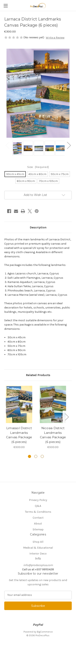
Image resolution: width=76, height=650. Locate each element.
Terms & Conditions (38, 512)
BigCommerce (45, 631)
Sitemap (38, 529)
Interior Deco (38, 553)
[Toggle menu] (5, 5)
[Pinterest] (37, 211)
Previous (7, 145)
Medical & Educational (38, 547)
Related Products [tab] (38, 375)
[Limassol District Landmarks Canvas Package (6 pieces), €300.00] (19, 404)
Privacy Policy (38, 500)
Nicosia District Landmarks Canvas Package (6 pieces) (53, 435)
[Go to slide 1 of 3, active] (29, 456)
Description (38, 227)
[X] (30, 211)
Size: (38, 167)
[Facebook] (9, 211)
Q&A (38, 506)
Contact (38, 517)
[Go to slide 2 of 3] (35, 456)
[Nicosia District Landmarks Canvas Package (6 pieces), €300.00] (53, 404)
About (38, 523)
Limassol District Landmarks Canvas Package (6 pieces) (19, 435)
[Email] (16, 211)
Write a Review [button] (55, 37)
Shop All (38, 542)
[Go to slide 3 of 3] (42, 456)
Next (69, 145)
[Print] (23, 211)
